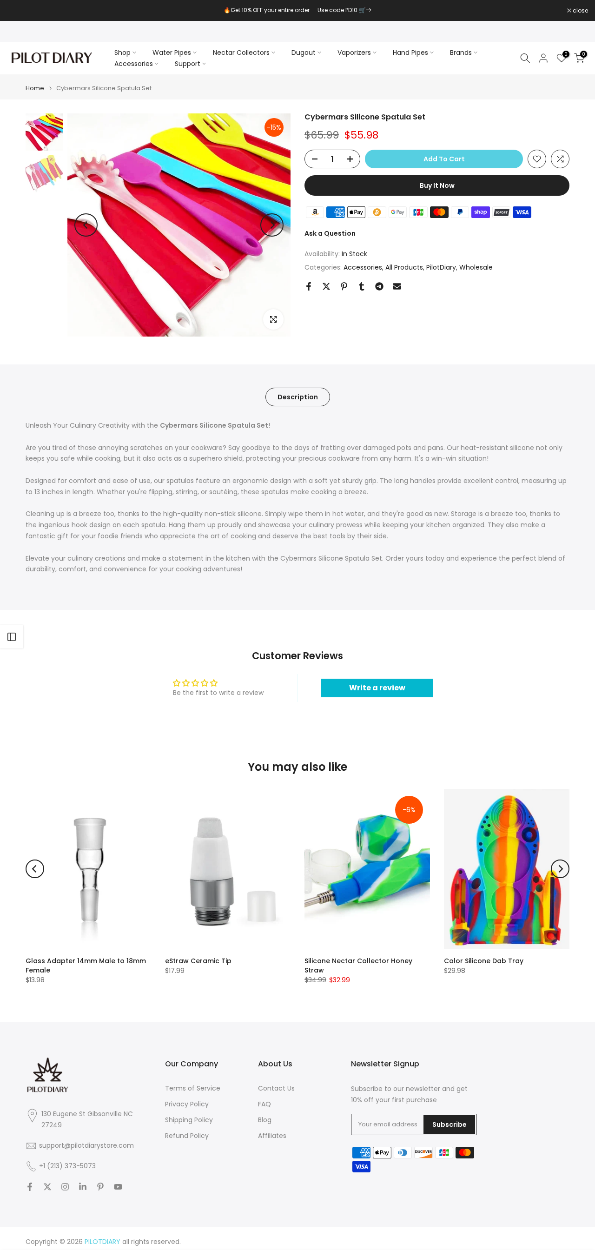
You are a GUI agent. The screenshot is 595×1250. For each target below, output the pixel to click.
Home (35, 88)
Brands (461, 52)
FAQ (264, 1104)
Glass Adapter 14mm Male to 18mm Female (86, 965)
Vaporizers (354, 52)
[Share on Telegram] (379, 286)
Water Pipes (171, 52)
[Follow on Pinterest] (100, 1186)
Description (298, 397)
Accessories (133, 63)
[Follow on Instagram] (65, 1186)
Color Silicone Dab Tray (483, 961)
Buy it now (437, 185)
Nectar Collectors (241, 52)
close (19, 10)
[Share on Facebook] (308, 286)
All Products (404, 267)
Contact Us (276, 1088)
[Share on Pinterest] (344, 286)
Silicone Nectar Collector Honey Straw (358, 965)
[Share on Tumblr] (361, 286)
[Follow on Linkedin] (83, 1186)
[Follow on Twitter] (47, 1186)
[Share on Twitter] (326, 286)
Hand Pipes (410, 52)
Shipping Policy (189, 1120)
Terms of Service (192, 1088)
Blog (264, 1120)
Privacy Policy (187, 1104)
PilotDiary (441, 267)
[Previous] (86, 225)
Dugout (303, 52)
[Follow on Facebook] (30, 1186)
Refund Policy (187, 1135)
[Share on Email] (397, 286)
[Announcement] (297, 10)
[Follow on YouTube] (118, 1186)
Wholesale (476, 267)
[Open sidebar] (11, 636)
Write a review (377, 687)
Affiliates (272, 1135)
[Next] (272, 225)
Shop (122, 52)
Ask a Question (330, 233)
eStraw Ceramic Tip (198, 961)
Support (187, 63)
